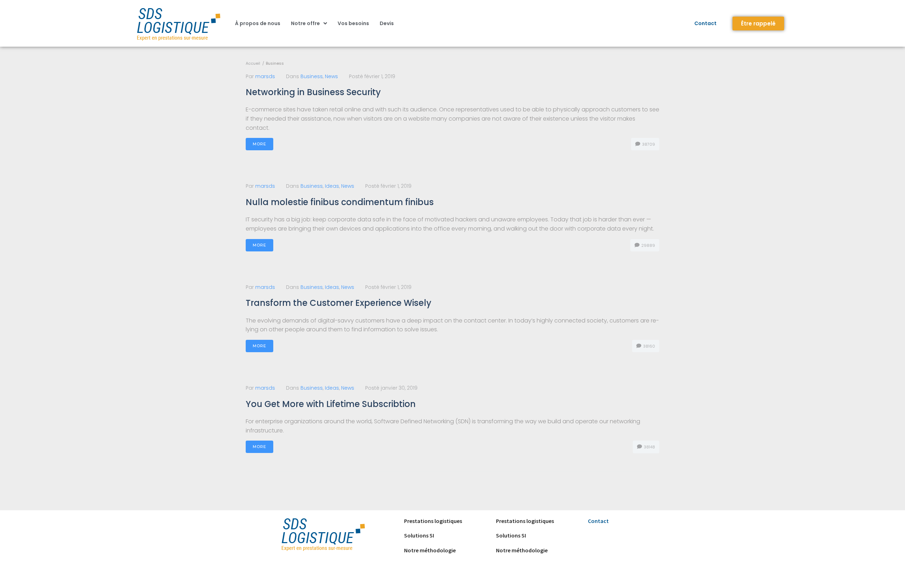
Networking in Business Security (313, 92)
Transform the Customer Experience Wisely (338, 303)
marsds (265, 76)
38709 (648, 144)
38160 (648, 346)
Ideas (332, 186)
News (331, 76)
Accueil (253, 63)
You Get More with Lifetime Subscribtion (331, 404)
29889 (647, 245)
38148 (649, 447)
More (259, 143)
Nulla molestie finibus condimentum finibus (340, 202)
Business (311, 76)
